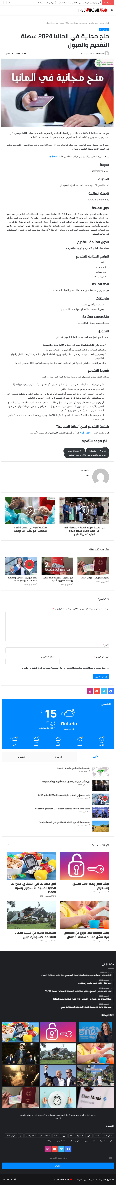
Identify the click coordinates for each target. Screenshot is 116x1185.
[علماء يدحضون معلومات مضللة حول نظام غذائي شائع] (58, 1097)
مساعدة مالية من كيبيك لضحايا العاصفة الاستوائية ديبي (35, 935)
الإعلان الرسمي (74, 450)
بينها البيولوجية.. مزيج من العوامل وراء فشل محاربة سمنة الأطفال (86, 935)
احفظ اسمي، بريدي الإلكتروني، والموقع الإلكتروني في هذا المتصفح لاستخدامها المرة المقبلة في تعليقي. (64, 668)
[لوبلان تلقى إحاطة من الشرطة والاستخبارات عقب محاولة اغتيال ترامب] (58, 1075)
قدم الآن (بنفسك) (97, 450)
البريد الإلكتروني (101, 656)
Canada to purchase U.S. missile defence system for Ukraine (62, 809)
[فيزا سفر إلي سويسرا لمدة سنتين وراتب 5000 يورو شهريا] (57, 566)
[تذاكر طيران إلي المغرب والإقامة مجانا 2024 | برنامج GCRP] (21, 566)
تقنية (56, 1135)
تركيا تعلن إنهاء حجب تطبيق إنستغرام (90, 886)
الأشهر (95, 756)
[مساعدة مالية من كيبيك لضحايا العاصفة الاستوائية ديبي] (31, 915)
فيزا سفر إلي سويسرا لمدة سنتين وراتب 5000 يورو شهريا (58, 579)
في (111, 1140)
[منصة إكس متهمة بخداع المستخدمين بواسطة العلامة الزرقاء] (95, 1097)
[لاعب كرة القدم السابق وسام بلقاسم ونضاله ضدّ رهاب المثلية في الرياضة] (95, 1075)
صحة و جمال (31, 1135)
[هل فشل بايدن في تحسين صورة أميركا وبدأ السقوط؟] (100, 785)
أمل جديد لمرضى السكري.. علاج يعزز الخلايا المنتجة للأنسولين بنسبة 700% (69, 2)
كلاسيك (102, 1140)
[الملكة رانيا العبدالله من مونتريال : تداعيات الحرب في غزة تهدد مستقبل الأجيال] (95, 1032)
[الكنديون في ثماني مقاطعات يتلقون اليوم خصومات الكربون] (20, 1075)
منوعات (49, 1140)
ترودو (64, 1135)
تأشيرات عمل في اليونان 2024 (95, 578)
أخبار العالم (108, 1135)
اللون (89, 1135)
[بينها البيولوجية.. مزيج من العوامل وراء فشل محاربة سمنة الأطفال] (84, 915)
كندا (94, 1140)
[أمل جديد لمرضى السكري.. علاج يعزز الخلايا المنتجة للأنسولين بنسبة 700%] (31, 866)
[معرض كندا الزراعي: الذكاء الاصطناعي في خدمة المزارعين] (100, 826)
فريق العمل (10, 1135)
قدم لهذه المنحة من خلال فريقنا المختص (87, 454)
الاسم (106, 645)
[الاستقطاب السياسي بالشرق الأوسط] (100, 772)
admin (101, 53)
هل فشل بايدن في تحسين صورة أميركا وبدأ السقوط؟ (66, 782)
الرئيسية (103, 23)
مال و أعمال (75, 1140)
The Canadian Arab (60, 1179)
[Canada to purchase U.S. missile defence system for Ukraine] (100, 812)
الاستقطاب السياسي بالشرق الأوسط (73, 768)
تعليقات (21, 756)
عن (20, 1135)
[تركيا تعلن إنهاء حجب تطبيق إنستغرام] (84, 866)
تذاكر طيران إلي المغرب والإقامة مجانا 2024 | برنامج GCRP (22, 579)
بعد (71, 1135)
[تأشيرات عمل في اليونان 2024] (93, 566)
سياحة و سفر (45, 1135)
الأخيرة (58, 756)
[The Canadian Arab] (92, 10)
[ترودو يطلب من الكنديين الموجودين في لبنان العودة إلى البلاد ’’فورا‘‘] (20, 1053)
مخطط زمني (61, 1140)
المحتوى (80, 1135)
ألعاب (97, 1135)
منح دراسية (93, 23)
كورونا (86, 1140)
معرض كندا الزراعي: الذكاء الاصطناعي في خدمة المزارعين (64, 822)
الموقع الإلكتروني (48, 656)
